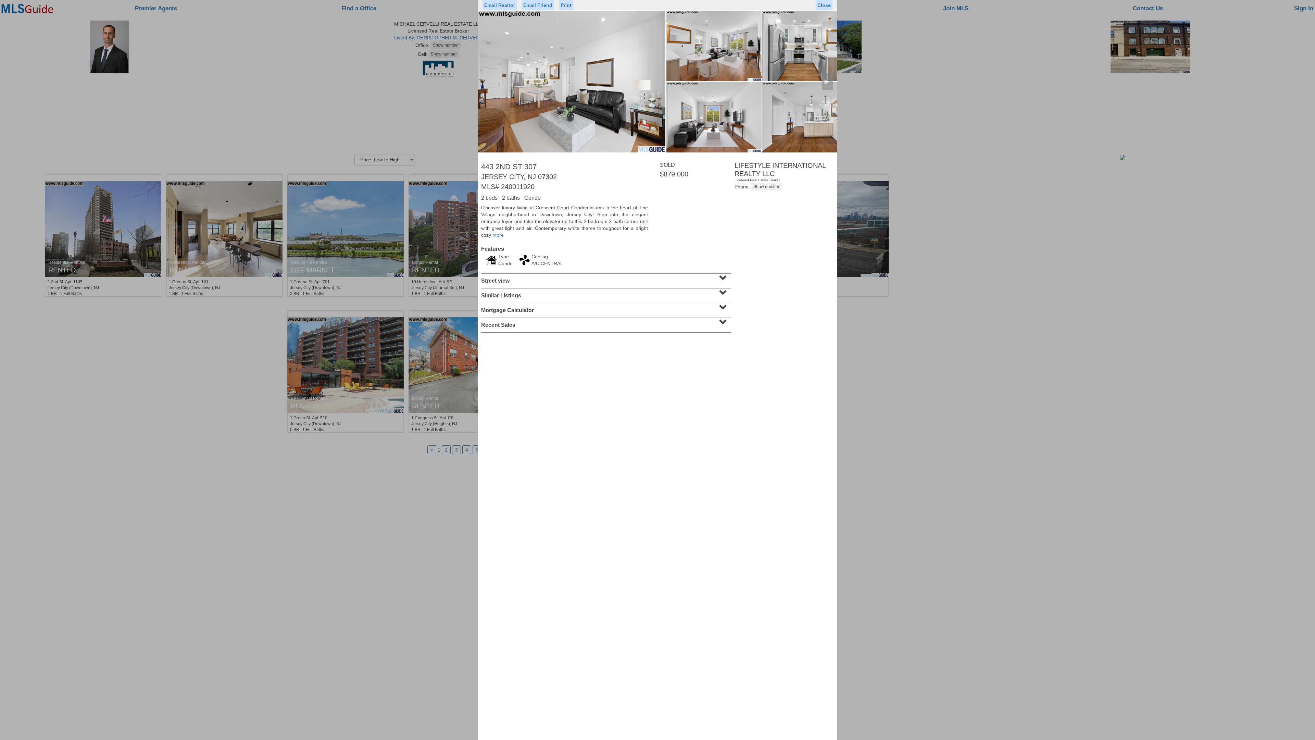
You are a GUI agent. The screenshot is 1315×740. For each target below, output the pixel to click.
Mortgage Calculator (605, 308)
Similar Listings (605, 293)
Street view (605, 278)
